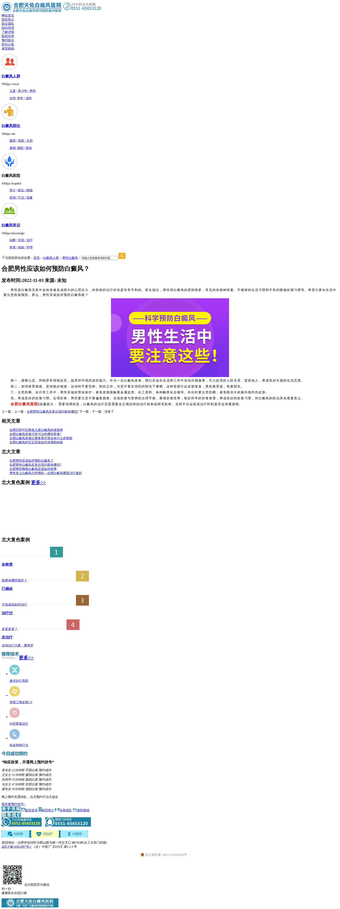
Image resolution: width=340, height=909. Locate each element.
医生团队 (8, 23)
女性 (12, 98)
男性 (33, 91)
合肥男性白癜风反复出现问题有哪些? (53, 411)
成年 (29, 98)
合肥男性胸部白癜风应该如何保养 (33, 469)
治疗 (29, 240)
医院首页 (31, 810)
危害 (13, 247)
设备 (29, 197)
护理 (29, 247)
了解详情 (8, 32)
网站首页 (8, 15)
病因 (21, 247)
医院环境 (8, 36)
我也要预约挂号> (13, 804)
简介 (12, 190)
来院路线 (8, 48)
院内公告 (8, 44)
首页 (36, 257)
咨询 (13, 197)
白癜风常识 (11, 225)
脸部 (12, 140)
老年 (20, 98)
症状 (21, 240)
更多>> (38, 482)
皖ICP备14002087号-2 (16, 846)
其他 (29, 148)
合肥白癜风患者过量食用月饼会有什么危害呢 (40, 438)
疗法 (21, 197)
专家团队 (65, 810)
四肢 (21, 140)
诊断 (12, 240)
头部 (29, 140)
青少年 (23, 91)
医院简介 (8, 19)
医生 (21, 190)
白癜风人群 (11, 76)
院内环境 (8, 28)
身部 (12, 148)
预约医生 (8, 40)
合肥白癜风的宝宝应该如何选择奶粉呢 (36, 442)
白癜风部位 (11, 126)
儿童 (12, 91)
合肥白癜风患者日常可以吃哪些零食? (35, 434)
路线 (29, 190)
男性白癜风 (70, 257)
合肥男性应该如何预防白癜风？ (31, 460)
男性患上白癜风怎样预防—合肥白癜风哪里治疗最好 (45, 473)
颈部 (20, 148)
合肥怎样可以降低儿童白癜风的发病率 (36, 430)
